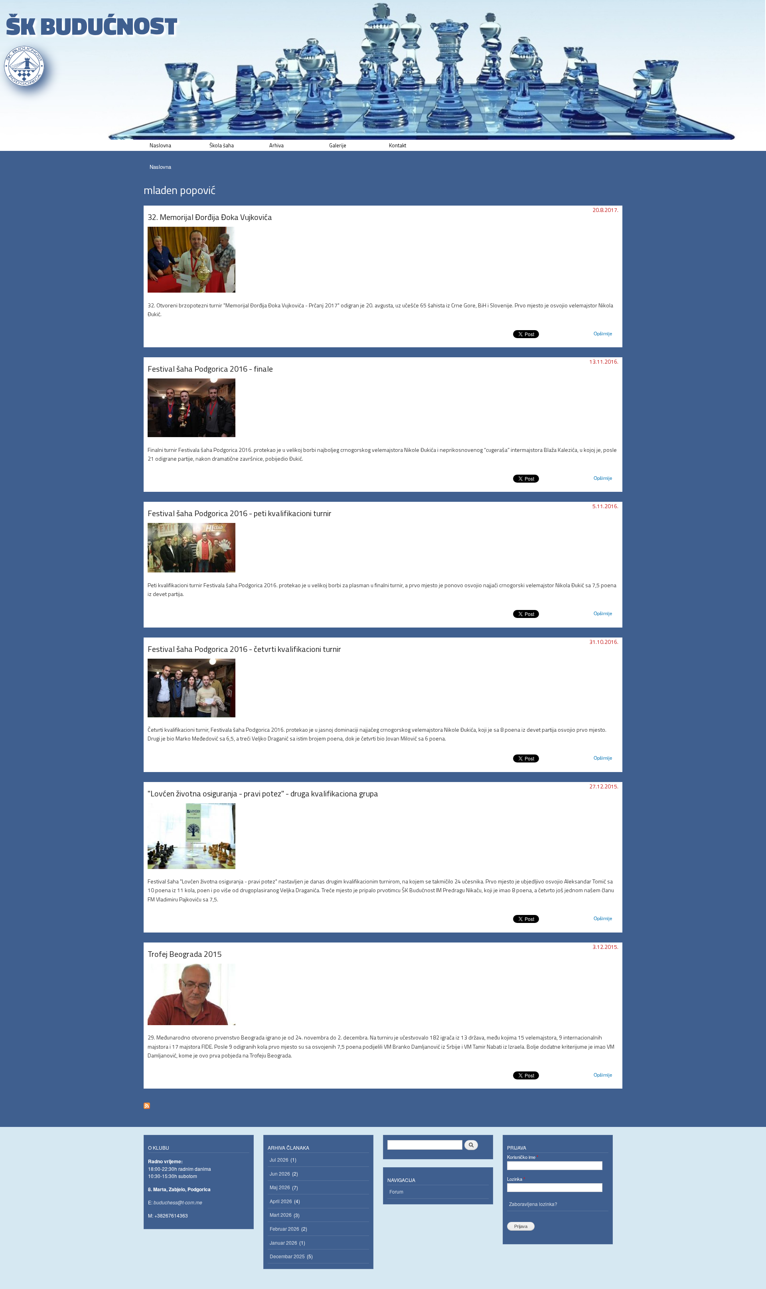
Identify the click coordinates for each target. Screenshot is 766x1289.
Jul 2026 (279, 1159)
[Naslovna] (25, 66)
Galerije (337, 145)
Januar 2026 (283, 1242)
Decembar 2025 (287, 1256)
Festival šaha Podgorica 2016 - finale (210, 368)
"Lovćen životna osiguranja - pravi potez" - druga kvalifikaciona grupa (263, 793)
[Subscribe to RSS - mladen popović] (147, 1104)
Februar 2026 (284, 1228)
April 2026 (281, 1201)
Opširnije (603, 333)
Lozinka (516, 1179)
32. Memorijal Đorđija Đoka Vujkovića (210, 217)
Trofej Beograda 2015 (184, 954)
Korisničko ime (522, 1157)
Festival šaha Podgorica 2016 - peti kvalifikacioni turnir (240, 513)
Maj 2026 (280, 1187)
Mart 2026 (281, 1214)
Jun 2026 (280, 1173)
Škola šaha (221, 145)
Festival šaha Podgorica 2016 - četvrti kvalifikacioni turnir (244, 649)
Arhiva (276, 145)
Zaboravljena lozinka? (533, 1203)
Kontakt (397, 145)
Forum (396, 1191)
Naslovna (160, 145)
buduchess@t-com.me (178, 1202)
